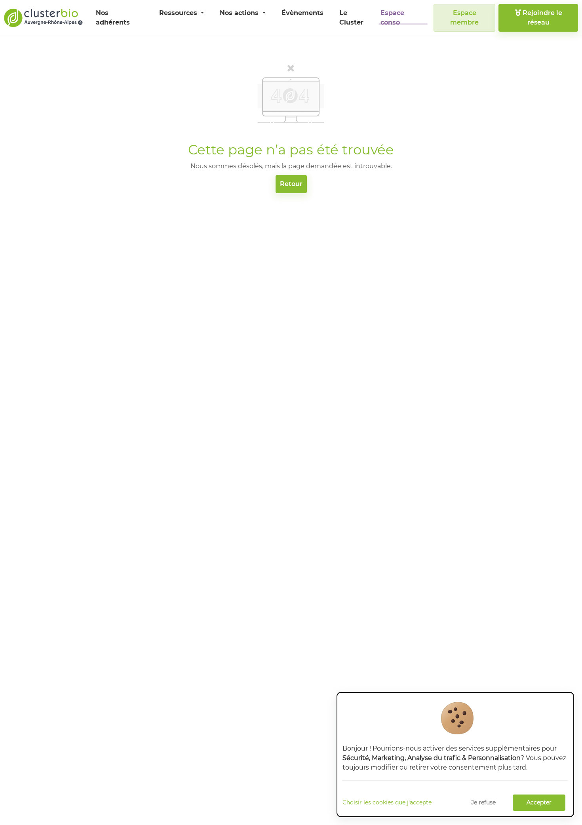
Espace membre (464, 17)
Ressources (179, 13)
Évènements (302, 13)
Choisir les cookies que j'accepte (387, 802)
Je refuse (483, 802)
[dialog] (455, 754)
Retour (291, 184)
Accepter (539, 802)
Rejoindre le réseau (541, 17)
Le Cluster (351, 17)
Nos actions (240, 13)
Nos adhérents (113, 17)
